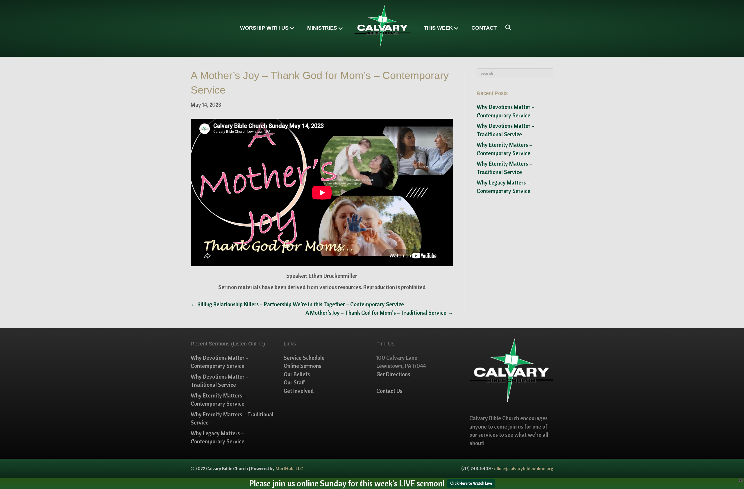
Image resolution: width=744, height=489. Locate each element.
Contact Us (389, 390)
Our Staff (294, 382)
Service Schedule (304, 357)
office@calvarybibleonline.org (523, 468)
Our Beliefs (297, 374)
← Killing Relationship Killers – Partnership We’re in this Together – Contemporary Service (297, 304)
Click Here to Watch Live (471, 483)
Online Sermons (302, 365)
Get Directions (393, 374)
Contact (484, 28)
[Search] (506, 27)
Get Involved (299, 390)
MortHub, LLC (289, 468)
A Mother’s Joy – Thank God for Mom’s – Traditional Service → (379, 312)
